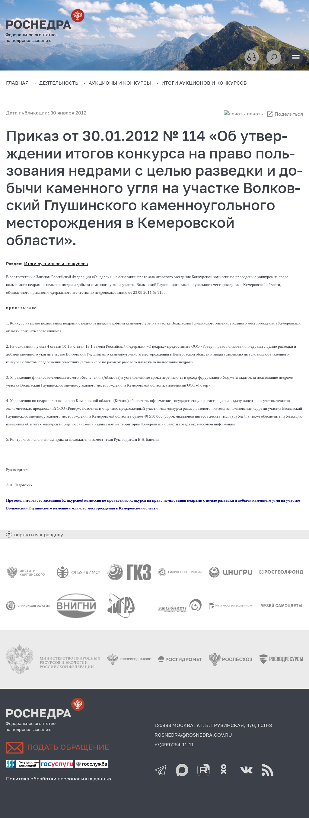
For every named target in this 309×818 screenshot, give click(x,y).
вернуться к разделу (38, 534)
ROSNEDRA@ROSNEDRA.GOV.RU (193, 735)
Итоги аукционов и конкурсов (56, 263)
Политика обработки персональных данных (59, 779)
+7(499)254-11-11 (174, 744)
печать (255, 114)
